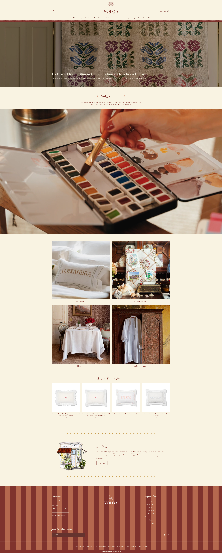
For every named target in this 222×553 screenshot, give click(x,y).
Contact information (131, 546)
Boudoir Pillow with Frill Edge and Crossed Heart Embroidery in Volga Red (66, 414)
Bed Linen (80, 301)
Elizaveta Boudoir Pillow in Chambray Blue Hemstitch (156, 414)
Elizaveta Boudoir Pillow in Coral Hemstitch (126, 414)
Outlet (150, 507)
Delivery (150, 520)
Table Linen (80, 366)
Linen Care (150, 513)
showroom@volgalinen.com (60, 512)
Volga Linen (81, 546)
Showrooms (150, 504)
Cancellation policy (143, 546)
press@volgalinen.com (59, 515)
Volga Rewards (150, 517)
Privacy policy (90, 546)
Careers (151, 523)
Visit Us (102, 463)
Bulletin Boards (140, 301)
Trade (161, 11)
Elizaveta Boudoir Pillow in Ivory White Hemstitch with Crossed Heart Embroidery (96, 414)
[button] (111, 551)
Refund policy (111, 546)
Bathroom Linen (140, 366)
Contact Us (150, 510)
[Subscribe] (82, 535)
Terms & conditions (101, 546)
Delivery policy (120, 546)
